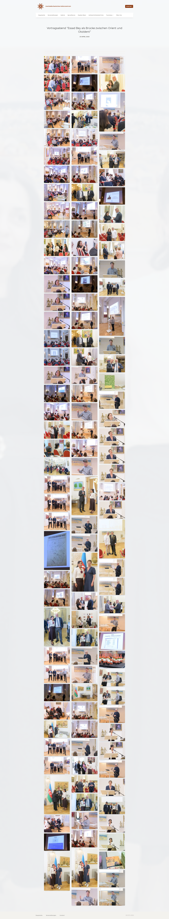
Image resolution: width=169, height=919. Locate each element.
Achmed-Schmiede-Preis (96, 15)
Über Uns (119, 15)
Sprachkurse (71, 15)
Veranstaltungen (53, 15)
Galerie (63, 15)
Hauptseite (41, 15)
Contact (62, 915)
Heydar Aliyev (82, 15)
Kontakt (129, 6)
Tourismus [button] (109, 15)
